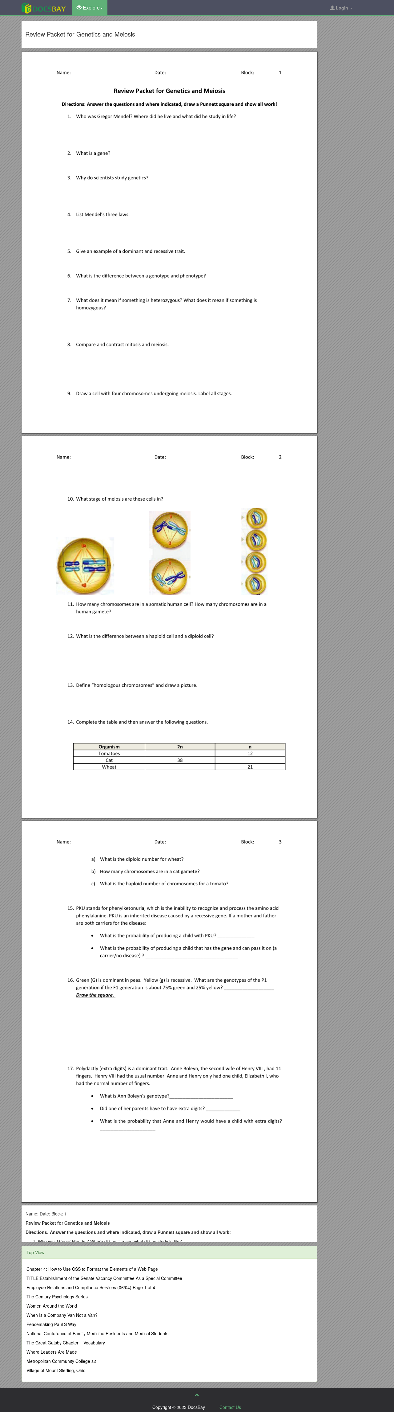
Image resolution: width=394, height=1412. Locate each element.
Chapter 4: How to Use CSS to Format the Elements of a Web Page (92, 1269)
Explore (91, 7)
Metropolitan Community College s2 (61, 1361)
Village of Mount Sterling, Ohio (56, 1370)
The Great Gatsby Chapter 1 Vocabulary (65, 1343)
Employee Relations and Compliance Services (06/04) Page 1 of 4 (90, 1287)
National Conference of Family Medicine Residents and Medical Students (97, 1333)
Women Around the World (51, 1306)
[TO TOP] (197, 1395)
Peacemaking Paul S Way (51, 1324)
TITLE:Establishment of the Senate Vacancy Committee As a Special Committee (104, 1278)
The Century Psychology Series (57, 1296)
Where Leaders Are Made (51, 1352)
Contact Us (230, 1407)
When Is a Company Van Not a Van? (62, 1315)
